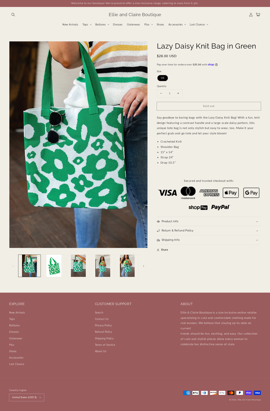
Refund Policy (103, 331)
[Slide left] (13, 266)
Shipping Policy (104, 338)
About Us (101, 351)
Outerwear (15, 338)
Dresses (14, 331)
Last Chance (16, 364)
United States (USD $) (24, 397)
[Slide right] (144, 266)
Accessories (16, 357)
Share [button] (164, 249)
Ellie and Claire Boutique (249, 400)
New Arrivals (17, 312)
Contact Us (102, 318)
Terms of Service (105, 344)
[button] (13, 15)
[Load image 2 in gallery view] (54, 266)
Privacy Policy (103, 325)
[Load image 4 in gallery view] (102, 266)
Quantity (162, 86)
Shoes (13, 351)
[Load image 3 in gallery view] (78, 266)
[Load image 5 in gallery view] (127, 266)
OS (162, 78)
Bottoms (14, 325)
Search (99, 312)
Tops (12, 318)
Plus (11, 344)
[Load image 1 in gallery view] (29, 266)
